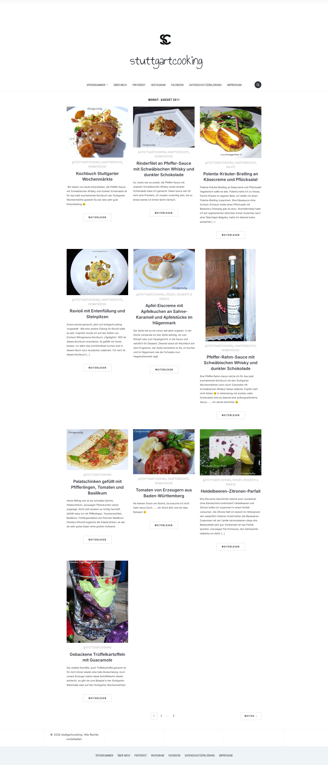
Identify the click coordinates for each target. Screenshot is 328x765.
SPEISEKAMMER (96, 85)
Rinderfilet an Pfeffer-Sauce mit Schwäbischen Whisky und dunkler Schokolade (163, 169)
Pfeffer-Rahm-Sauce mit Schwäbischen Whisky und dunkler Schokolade (230, 363)
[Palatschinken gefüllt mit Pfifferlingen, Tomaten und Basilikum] (97, 449)
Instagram (158, 85)
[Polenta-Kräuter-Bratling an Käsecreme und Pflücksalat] (230, 132)
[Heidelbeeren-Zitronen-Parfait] (230, 452)
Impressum (234, 85)
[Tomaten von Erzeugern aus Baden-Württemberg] (164, 451)
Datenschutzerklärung (205, 85)
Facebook (177, 85)
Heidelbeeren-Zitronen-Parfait (231, 491)
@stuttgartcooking (86, 162)
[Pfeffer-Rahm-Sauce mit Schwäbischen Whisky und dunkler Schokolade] (231, 294)
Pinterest (139, 85)
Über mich (120, 85)
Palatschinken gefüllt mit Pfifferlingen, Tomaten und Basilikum (97, 487)
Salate (230, 167)
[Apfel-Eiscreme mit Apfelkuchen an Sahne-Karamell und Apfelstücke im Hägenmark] (164, 269)
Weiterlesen (97, 217)
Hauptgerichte (111, 162)
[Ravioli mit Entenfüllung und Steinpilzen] (97, 272)
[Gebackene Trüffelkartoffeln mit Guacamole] (97, 601)
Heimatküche (97, 166)
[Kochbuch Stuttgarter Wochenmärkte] (97, 131)
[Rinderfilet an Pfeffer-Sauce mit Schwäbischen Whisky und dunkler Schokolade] (164, 126)
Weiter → (251, 716)
